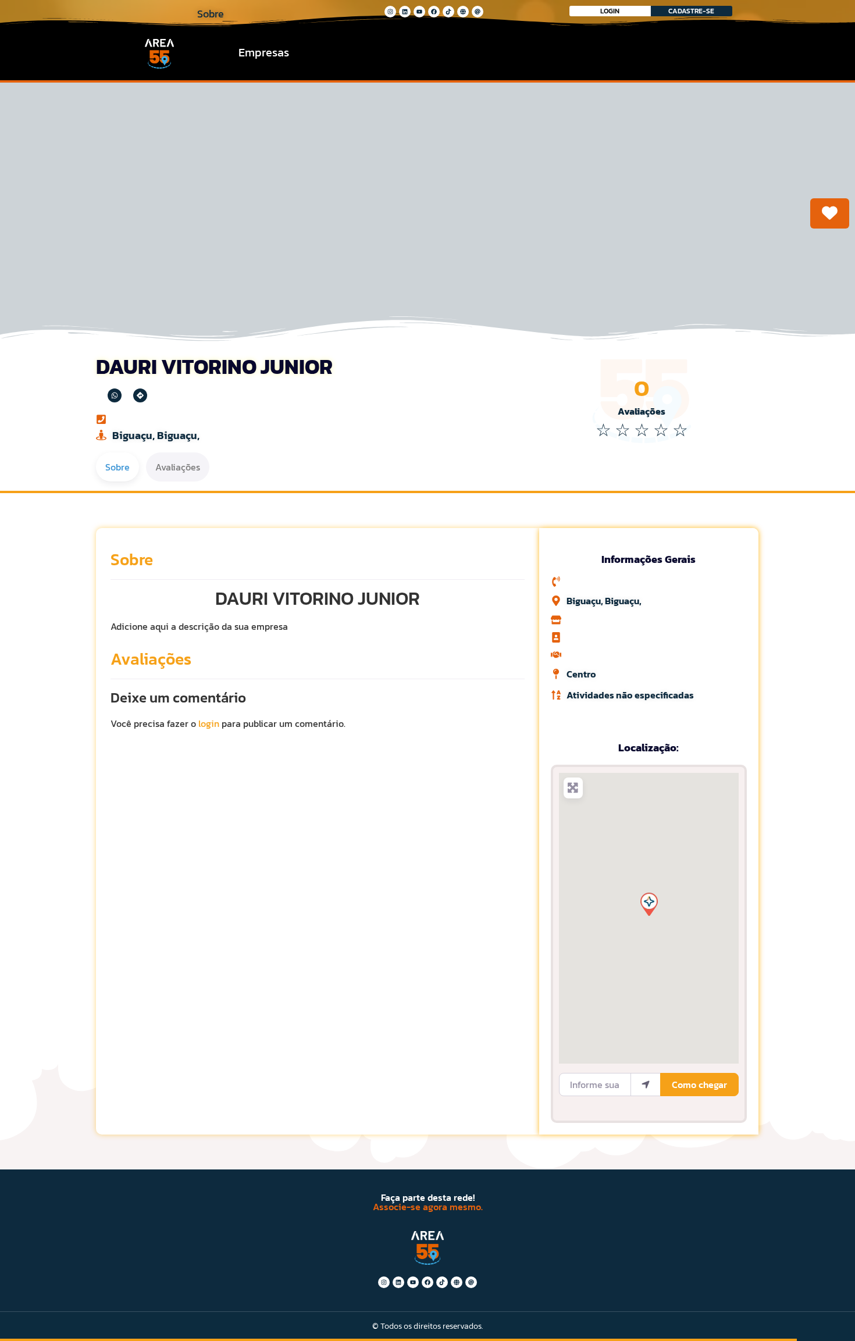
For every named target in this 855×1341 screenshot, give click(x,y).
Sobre (132, 559)
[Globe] (463, 11)
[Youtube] (419, 11)
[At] (477, 11)
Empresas (263, 52)
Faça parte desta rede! (428, 1197)
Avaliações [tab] (177, 467)
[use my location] (645, 1084)
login (208, 723)
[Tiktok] (448, 11)
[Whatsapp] (115, 395)
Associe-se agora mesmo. (428, 1207)
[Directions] (140, 395)
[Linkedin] (405, 11)
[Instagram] (390, 11)
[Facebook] (434, 11)
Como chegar (699, 1085)
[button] (648, 903)
